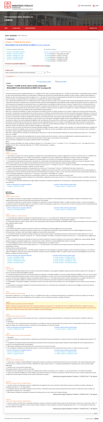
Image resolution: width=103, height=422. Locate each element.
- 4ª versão (47, 55)
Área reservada (86, 5)
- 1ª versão (47, 61)
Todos (49, 72)
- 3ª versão (47, 57)
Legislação (16, 28)
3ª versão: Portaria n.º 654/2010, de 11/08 (64, 261)
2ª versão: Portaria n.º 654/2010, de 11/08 (66, 353)
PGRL (6, 28)
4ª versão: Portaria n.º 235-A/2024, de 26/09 (65, 262)
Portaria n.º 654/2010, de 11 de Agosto (85, 376)
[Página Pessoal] (18, 6)
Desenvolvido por (90, 418)
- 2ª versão (47, 59)
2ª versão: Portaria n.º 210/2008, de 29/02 (64, 259)
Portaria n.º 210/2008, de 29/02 (15, 57)
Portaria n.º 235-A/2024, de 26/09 (16, 52)
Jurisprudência (30, 28)
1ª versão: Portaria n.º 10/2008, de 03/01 (65, 186)
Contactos (93, 28)
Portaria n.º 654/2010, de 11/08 (15, 55)
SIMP (97, 5)
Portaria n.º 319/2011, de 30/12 (15, 53)
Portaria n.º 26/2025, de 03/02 (15, 59)
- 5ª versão (47, 54)
